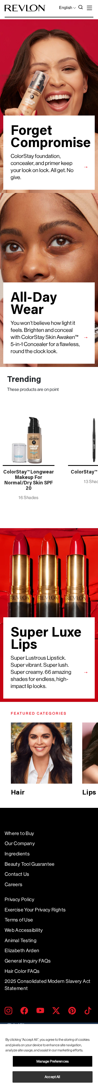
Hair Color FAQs (22, 971)
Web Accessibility (24, 930)
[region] (49, 1055)
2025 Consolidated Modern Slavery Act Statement (47, 985)
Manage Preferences (52, 1061)
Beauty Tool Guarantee (30, 864)
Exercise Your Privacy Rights (35, 909)
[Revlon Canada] (25, 8)
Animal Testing (20, 940)
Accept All (52, 1077)
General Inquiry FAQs (28, 961)
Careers (14, 884)
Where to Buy (19, 833)
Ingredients (17, 853)
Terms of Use (19, 920)
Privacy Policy (19, 899)
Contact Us (17, 874)
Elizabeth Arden (22, 950)
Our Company (20, 843)
